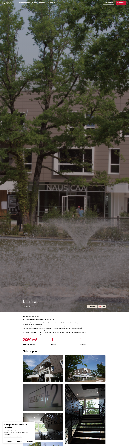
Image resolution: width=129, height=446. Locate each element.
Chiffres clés (93, 306)
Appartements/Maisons (24, 2)
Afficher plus (7, 434)
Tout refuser (9, 441)
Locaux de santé (52, 2)
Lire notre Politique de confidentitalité (13, 437)
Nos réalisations (29, 316)
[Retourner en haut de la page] (126, 444)
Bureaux (34, 2)
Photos (103, 306)
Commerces (42, 2)
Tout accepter (29, 441)
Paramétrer (19, 441)
